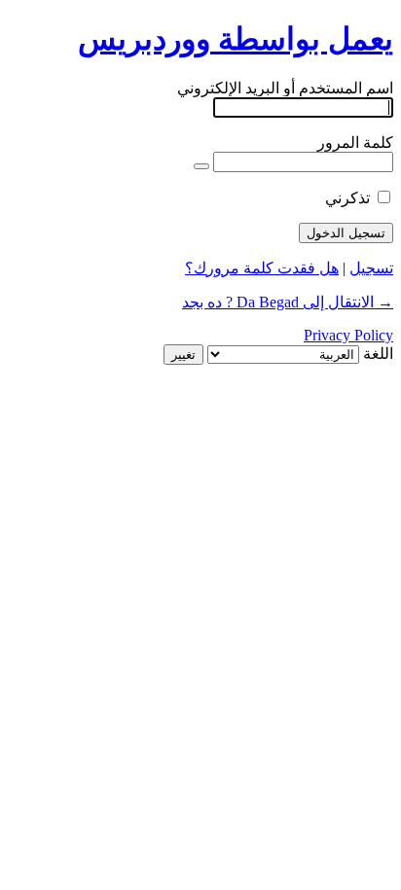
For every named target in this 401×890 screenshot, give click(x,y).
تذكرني (347, 198)
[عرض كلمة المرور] (201, 166)
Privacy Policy (348, 335)
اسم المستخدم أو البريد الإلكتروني (285, 88)
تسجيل (371, 268)
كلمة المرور (355, 142)
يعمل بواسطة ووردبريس (235, 38)
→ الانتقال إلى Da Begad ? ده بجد (287, 302)
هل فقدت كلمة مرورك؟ (262, 268)
